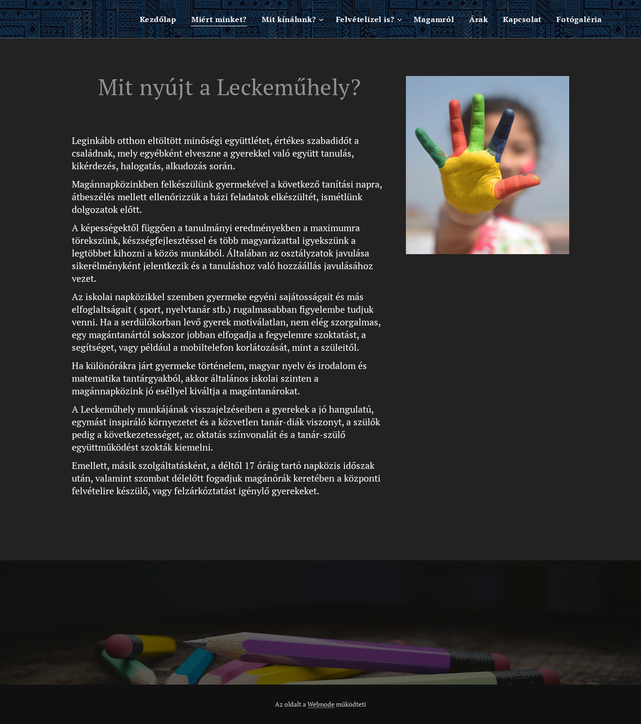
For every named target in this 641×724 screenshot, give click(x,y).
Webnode (321, 704)
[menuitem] (160, 19)
